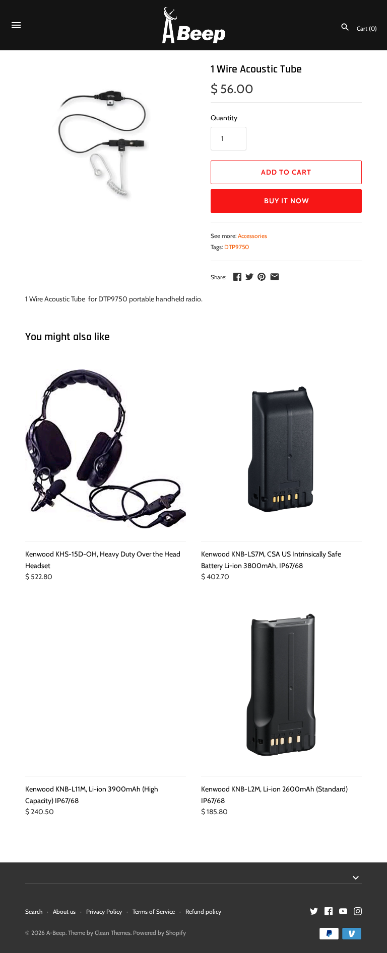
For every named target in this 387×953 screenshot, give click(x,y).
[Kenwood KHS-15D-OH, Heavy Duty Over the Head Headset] (105, 449)
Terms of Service (154, 911)
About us (64, 911)
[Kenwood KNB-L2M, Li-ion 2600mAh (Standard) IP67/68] (281, 684)
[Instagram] (358, 912)
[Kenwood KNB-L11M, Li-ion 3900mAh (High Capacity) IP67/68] (105, 684)
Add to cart (286, 172)
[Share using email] (275, 276)
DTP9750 (236, 247)
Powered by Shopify (159, 932)
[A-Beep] (193, 25)
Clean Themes (113, 932)
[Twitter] (314, 912)
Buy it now (286, 200)
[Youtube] (343, 912)
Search (33, 911)
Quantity (224, 117)
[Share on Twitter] (249, 276)
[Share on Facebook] (237, 276)
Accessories (252, 236)
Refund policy (203, 911)
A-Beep (56, 932)
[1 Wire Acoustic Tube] (105, 142)
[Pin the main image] (261, 276)
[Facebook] (329, 912)
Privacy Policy (104, 911)
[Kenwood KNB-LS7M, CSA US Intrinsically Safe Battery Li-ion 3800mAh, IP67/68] (281, 449)
